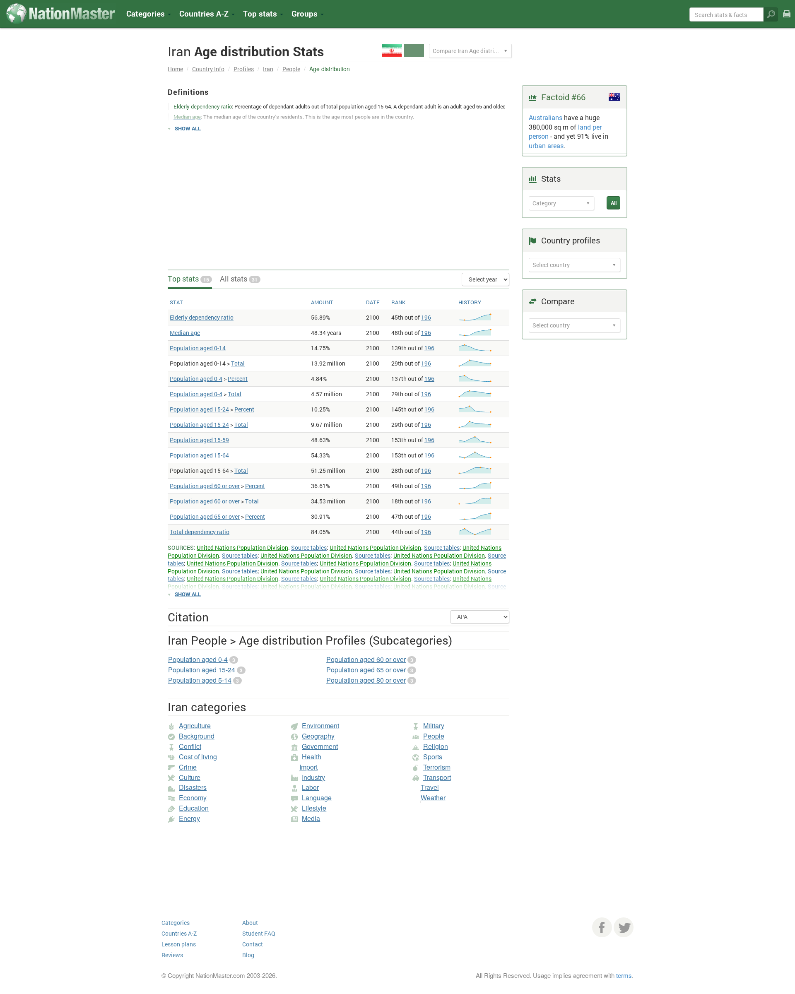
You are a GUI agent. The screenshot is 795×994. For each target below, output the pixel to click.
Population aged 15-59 (199, 440)
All (614, 203)
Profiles (244, 69)
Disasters (193, 787)
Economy (193, 797)
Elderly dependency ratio (202, 317)
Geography (318, 736)
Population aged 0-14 (198, 348)
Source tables (309, 547)
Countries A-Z (179, 933)
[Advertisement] (338, 197)
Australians (545, 117)
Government (320, 746)
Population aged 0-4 (196, 379)
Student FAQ (258, 933)
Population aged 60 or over (205, 486)
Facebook (602, 927)
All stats (239, 279)
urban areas (546, 145)
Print (787, 19)
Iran (268, 69)
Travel (430, 787)
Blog (248, 955)
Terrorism (436, 767)
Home (175, 69)
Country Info (208, 69)
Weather (433, 797)
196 (426, 317)
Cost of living (198, 756)
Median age (185, 333)
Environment (320, 725)
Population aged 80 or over (366, 680)
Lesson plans (178, 944)
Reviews (172, 955)
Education (194, 808)
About (250, 923)
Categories (146, 13)
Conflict (190, 746)
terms (624, 975)
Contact (252, 944)
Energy (189, 818)
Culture (189, 777)
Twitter (624, 927)
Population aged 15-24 (199, 409)
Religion (435, 746)
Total (238, 363)
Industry (313, 777)
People (291, 69)
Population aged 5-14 (199, 680)
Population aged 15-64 (199, 455)
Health (311, 756)
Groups (306, 13)
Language (317, 797)
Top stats (188, 279)
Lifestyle (314, 808)
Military (433, 725)
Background (196, 736)
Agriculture (195, 725)
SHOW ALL (188, 128)
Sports (432, 756)
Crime (188, 767)
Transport (437, 777)
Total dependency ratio (199, 532)
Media (311, 818)
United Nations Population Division (242, 547)
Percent (238, 379)
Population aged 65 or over (205, 516)
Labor (310, 787)
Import (308, 767)
